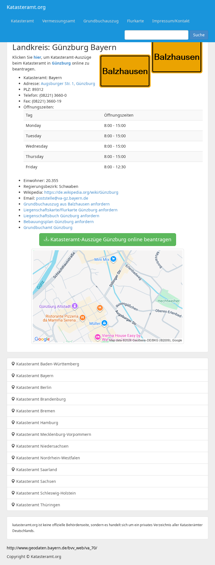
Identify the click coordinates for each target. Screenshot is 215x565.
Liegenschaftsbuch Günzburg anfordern (61, 215)
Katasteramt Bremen (35, 410)
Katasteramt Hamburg (36, 422)
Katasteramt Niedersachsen (42, 446)
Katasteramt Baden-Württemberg (47, 364)
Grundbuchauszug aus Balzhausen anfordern (67, 204)
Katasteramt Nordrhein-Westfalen (47, 457)
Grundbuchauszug (101, 20)
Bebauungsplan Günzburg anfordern (59, 221)
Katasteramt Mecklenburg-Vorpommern (53, 434)
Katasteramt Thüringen (37, 504)
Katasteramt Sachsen (35, 481)
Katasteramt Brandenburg (40, 399)
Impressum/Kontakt (171, 20)
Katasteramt (22, 20)
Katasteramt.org (26, 7)
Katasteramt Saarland (36, 469)
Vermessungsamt (58, 20)
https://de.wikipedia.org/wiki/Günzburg (81, 192)
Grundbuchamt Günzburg (48, 227)
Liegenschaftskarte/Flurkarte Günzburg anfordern (71, 209)
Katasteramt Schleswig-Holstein (45, 493)
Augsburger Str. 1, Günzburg (68, 83)
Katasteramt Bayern (34, 375)
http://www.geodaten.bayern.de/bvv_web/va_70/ (52, 547)
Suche (199, 34)
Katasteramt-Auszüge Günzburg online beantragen (110, 239)
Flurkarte (135, 20)
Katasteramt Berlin (33, 387)
